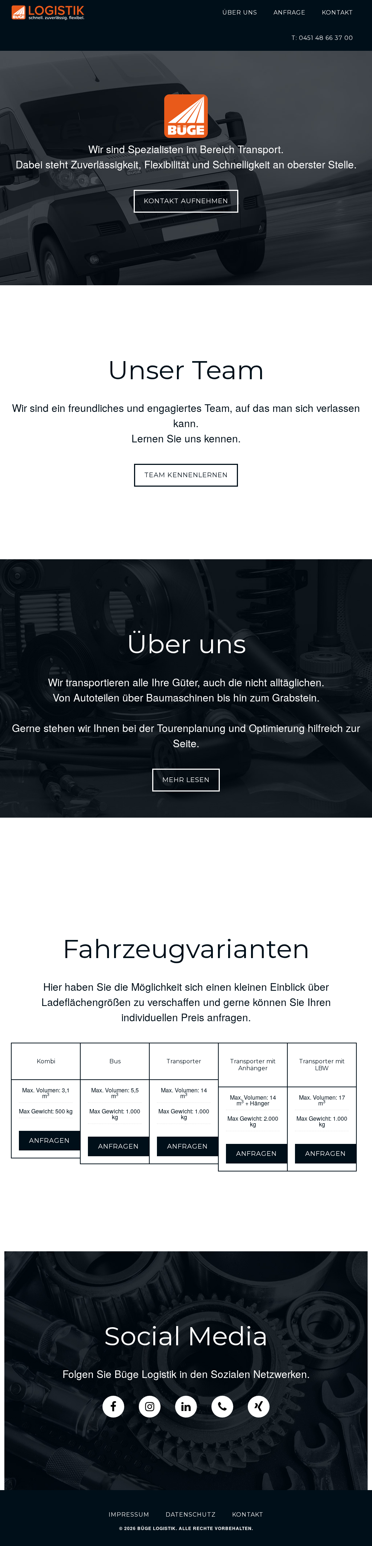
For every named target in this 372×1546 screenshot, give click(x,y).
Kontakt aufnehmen (186, 201)
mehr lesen (186, 780)
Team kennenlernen (186, 475)
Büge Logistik (48, 12)
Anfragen (49, 1141)
